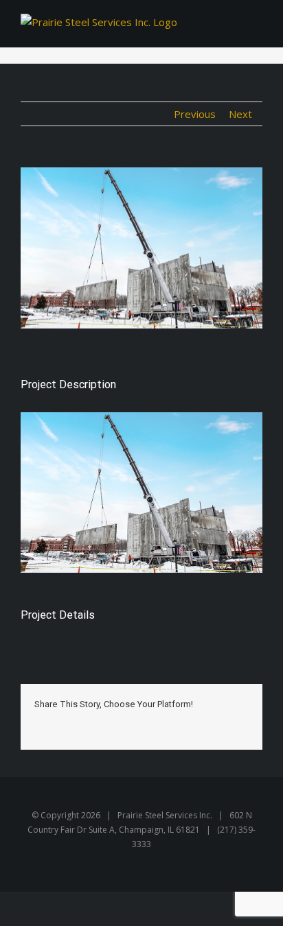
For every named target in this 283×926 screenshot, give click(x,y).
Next (240, 114)
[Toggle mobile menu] (250, 26)
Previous (195, 114)
